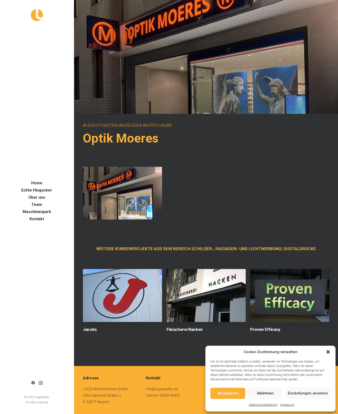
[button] (328, 351)
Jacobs (90, 329)
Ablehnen (265, 393)
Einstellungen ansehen (308, 393)
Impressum (287, 405)
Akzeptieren (228, 393)
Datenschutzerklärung (263, 405)
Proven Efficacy (265, 329)
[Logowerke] (36, 15)
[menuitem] (33, 383)
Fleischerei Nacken (185, 329)
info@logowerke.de (162, 389)
